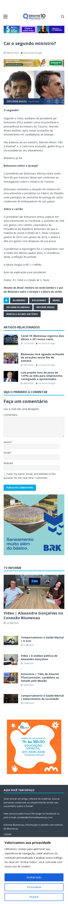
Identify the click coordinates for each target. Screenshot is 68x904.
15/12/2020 (28, 343)
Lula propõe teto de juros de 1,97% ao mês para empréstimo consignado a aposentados (41, 376)
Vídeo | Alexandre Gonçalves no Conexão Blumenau (33, 615)
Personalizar (34, 887)
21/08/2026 (28, 645)
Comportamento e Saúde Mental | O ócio (42, 639)
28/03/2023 (28, 383)
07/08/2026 (28, 703)
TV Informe (12, 568)
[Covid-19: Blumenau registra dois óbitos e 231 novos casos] (11, 339)
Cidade (7, 834)
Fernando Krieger (33, 52)
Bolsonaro (39, 300)
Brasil (56, 300)
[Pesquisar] (62, 16)
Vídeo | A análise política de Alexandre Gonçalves (39, 657)
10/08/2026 (28, 685)
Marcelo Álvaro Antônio (22, 314)
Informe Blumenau (18, 307)
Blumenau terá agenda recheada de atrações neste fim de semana (42, 357)
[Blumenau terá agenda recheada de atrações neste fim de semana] (11, 358)
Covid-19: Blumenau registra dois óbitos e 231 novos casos (42, 337)
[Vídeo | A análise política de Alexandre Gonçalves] (11, 659)
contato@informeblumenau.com (34, 817)
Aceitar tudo (34, 877)
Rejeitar (34, 897)
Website (8, 463)
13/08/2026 (28, 663)
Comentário (11, 414)
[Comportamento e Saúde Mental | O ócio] (11, 641)
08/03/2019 (12, 52)
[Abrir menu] (5, 16)
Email (7, 452)
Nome (7, 442)
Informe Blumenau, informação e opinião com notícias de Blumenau (33, 826)
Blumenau (19, 300)
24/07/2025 (28, 365)
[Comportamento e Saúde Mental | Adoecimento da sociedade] (11, 699)
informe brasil (45, 307)
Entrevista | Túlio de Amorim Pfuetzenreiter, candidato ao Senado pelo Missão (40, 677)
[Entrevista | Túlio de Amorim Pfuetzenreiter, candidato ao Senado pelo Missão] (11, 677)
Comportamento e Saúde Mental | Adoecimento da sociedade (42, 697)
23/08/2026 (12, 623)
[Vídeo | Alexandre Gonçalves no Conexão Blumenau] (34, 592)
